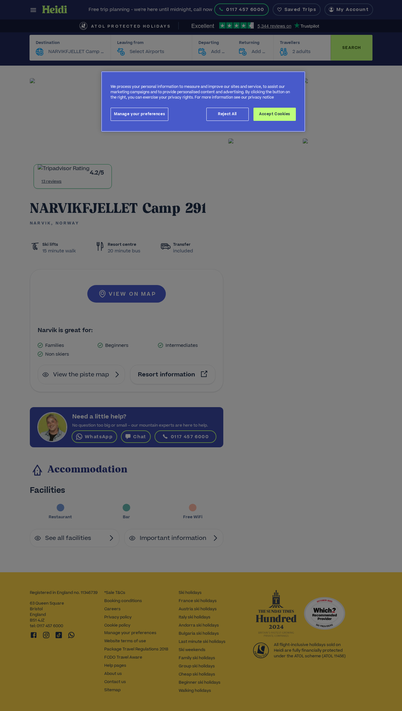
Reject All (227, 113)
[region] (203, 101)
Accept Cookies (274, 113)
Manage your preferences (139, 113)
